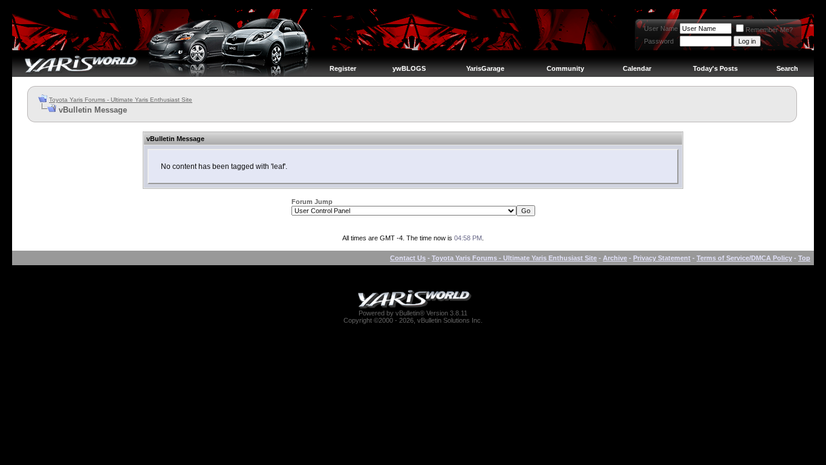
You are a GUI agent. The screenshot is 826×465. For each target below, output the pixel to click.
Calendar (637, 68)
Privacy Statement (662, 258)
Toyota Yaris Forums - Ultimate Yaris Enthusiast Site (120, 99)
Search (787, 68)
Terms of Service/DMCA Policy (744, 258)
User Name (661, 28)
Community (565, 68)
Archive (615, 258)
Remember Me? (769, 29)
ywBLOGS (409, 68)
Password (659, 41)
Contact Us (408, 258)
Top (804, 258)
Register (343, 68)
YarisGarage (485, 68)
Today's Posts (715, 68)
